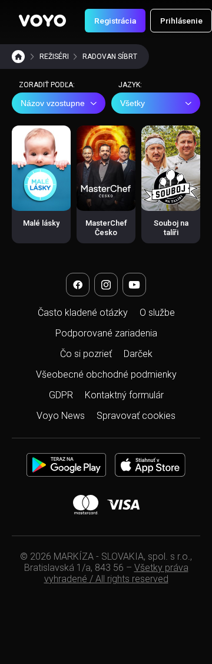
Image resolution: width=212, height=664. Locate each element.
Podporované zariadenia (106, 333)
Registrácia (115, 20)
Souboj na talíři (171, 228)
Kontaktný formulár (124, 395)
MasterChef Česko (106, 228)
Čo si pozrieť (86, 353)
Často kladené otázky (83, 312)
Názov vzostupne (53, 103)
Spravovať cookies (136, 415)
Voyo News (61, 415)
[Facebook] (78, 284)
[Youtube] (134, 284)
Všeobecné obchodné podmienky (106, 374)
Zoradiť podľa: (47, 85)
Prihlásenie (181, 20)
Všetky (132, 103)
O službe (157, 312)
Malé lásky (41, 223)
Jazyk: (130, 85)
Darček (138, 353)
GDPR (61, 395)
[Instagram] (106, 284)
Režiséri (54, 56)
